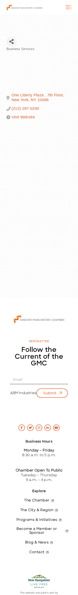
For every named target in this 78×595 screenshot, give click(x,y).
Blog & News (37, 542)
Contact (37, 552)
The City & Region (37, 510)
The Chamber (36, 500)
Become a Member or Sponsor (36, 531)
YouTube (56, 427)
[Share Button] (11, 41)
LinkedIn (47, 427)
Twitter (30, 427)
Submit (49, 393)
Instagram (39, 427)
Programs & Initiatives (36, 520)
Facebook (21, 427)
